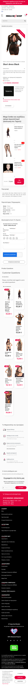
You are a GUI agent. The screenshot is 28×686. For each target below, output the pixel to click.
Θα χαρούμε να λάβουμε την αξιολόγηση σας (14, 626)
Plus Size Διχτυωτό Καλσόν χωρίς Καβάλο (19, 146)
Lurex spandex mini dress (8, 380)
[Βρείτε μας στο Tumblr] (17, 640)
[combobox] (14, 20)
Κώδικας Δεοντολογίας (6, 615)
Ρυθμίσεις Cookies (5, 559)
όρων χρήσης (11, 662)
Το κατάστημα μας (5, 527)
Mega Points (4, 578)
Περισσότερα (5, 683)
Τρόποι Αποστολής (5, 606)
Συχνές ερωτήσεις (5, 612)
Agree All (20, 677)
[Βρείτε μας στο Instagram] (14, 640)
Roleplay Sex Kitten (8, 353)
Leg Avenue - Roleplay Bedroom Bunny (19, 328)
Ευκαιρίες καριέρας (5, 588)
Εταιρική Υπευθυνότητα (6, 520)
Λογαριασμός (4, 566)
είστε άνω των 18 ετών (10, 663)
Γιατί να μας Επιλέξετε (6, 557)
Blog (2, 511)
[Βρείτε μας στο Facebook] (7, 640)
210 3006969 (5, 6)
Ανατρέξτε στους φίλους (7, 26)
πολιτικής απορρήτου (21, 662)
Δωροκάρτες (4, 538)
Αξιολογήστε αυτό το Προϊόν (11, 220)
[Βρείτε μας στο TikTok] (20, 640)
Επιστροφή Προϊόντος (6, 575)
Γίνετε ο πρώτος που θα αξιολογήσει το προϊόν (14, 61)
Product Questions (7, 268)
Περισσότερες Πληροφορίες (10, 202)
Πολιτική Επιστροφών (6, 597)
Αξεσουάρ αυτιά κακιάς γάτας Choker (19, 380)
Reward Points (4, 618)
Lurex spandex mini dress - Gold (19, 354)
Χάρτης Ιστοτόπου (5, 553)
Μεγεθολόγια (4, 544)
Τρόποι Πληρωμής (5, 603)
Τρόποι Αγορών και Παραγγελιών (9, 600)
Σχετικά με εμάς (5, 517)
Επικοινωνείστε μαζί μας (6, 514)
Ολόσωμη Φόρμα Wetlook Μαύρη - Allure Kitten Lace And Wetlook (8, 306)
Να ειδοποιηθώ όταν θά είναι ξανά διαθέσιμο (11, 100)
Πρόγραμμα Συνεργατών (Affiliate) (9, 572)
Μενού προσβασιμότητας (7, 550)
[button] (12, 60)
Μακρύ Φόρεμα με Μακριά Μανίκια (18, 127)
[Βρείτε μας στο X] (11, 640)
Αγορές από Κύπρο (5, 547)
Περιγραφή (5, 189)
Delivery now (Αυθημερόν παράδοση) (9, 609)
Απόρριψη (20, 681)
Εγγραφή (3, 569)
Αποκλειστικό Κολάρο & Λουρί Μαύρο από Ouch (18, 164)
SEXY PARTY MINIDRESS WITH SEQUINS (8, 407)
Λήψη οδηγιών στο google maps (8, 530)
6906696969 (11, 6)
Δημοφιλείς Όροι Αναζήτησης (8, 541)
